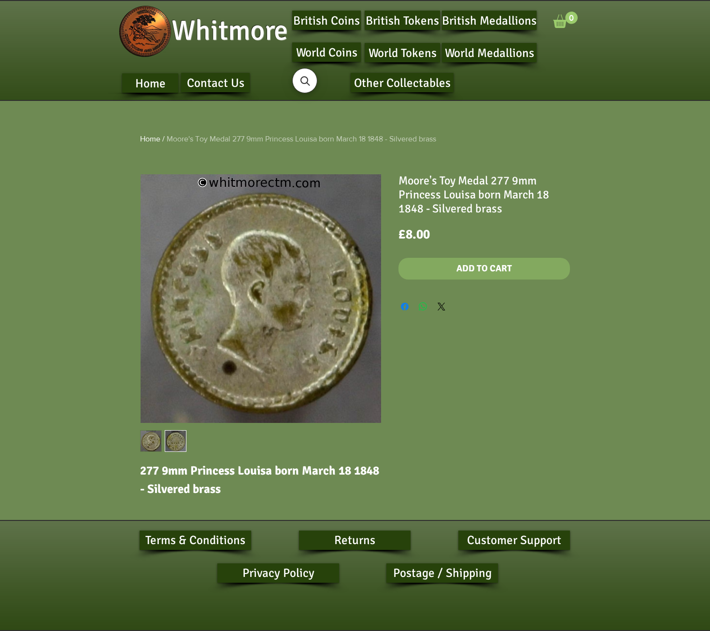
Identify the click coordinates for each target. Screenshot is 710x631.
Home (150, 139)
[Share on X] (441, 306)
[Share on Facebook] (405, 306)
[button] (565, 20)
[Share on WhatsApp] (423, 306)
